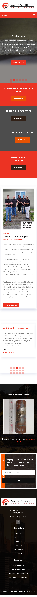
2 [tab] (14, 80)
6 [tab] (26, 80)
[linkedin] (18, 522)
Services (18, 541)
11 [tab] (11, 373)
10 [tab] (23, 370)
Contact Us (19, 553)
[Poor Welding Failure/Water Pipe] (18, 416)
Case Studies (18, 549)
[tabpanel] (18, 336)
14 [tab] (20, 373)
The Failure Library (18, 565)
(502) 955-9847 (21, 517)
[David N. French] (18, 6)
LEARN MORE (18, 99)
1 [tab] (11, 80)
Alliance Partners (18, 569)
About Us (18, 537)
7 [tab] (11, 82)
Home (18, 533)
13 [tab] (17, 373)
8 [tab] (17, 370)
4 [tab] (20, 80)
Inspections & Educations (18, 573)
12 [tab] (14, 373)
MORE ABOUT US (11, 305)
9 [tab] (20, 370)
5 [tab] (23, 80)
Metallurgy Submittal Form (18, 577)
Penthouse (19, 545)
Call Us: (13, 517)
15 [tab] (23, 373)
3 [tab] (17, 80)
